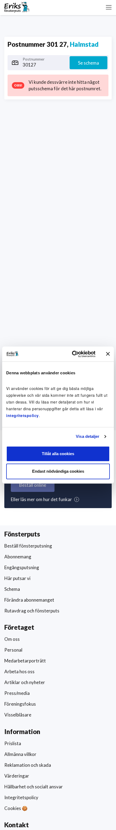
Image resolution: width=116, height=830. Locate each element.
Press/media (17, 693)
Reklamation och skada (27, 765)
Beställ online (32, 485)
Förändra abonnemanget (29, 600)
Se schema (88, 63)
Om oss (12, 639)
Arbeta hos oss (19, 671)
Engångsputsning (21, 567)
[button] (108, 7)
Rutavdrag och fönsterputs (31, 611)
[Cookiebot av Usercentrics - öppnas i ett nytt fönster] (72, 354)
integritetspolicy (22, 415)
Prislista (12, 743)
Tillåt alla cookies (58, 453)
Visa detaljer (87, 436)
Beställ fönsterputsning (28, 546)
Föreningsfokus (20, 704)
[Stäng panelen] (108, 354)
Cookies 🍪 (16, 808)
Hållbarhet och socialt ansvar (33, 786)
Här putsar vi (17, 578)
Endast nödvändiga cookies (58, 471)
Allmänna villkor (20, 754)
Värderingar (16, 776)
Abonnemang (17, 556)
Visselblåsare (17, 715)
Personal (13, 650)
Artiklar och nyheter (24, 682)
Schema (12, 589)
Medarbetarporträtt (25, 661)
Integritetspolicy (21, 797)
